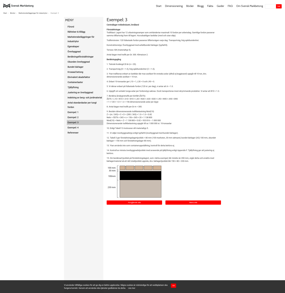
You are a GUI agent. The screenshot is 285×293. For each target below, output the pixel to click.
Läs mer (131, 288)
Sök (278, 6)
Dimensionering (174, 6)
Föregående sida (134, 202)
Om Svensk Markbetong (249, 6)
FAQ (230, 6)
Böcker (190, 6)
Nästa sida (193, 202)
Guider (220, 6)
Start (158, 6)
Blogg (200, 6)
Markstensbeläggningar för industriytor (33, 13)
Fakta (210, 6)
